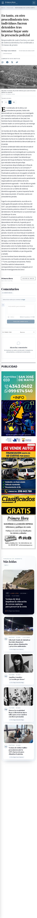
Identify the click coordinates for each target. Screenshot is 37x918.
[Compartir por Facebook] (8, 62)
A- (6, 102)
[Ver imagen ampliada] (18, 77)
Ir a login (23, 299)
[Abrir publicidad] (18, 385)
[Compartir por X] (12, 62)
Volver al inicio (28, 278)
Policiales (10, 8)
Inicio (3, 8)
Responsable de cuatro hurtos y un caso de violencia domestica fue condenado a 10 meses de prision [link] (25, 8)
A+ (14, 102)
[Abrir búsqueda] (34, 3)
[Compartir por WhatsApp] (3, 62)
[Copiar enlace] (17, 62)
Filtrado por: (13, 332)
